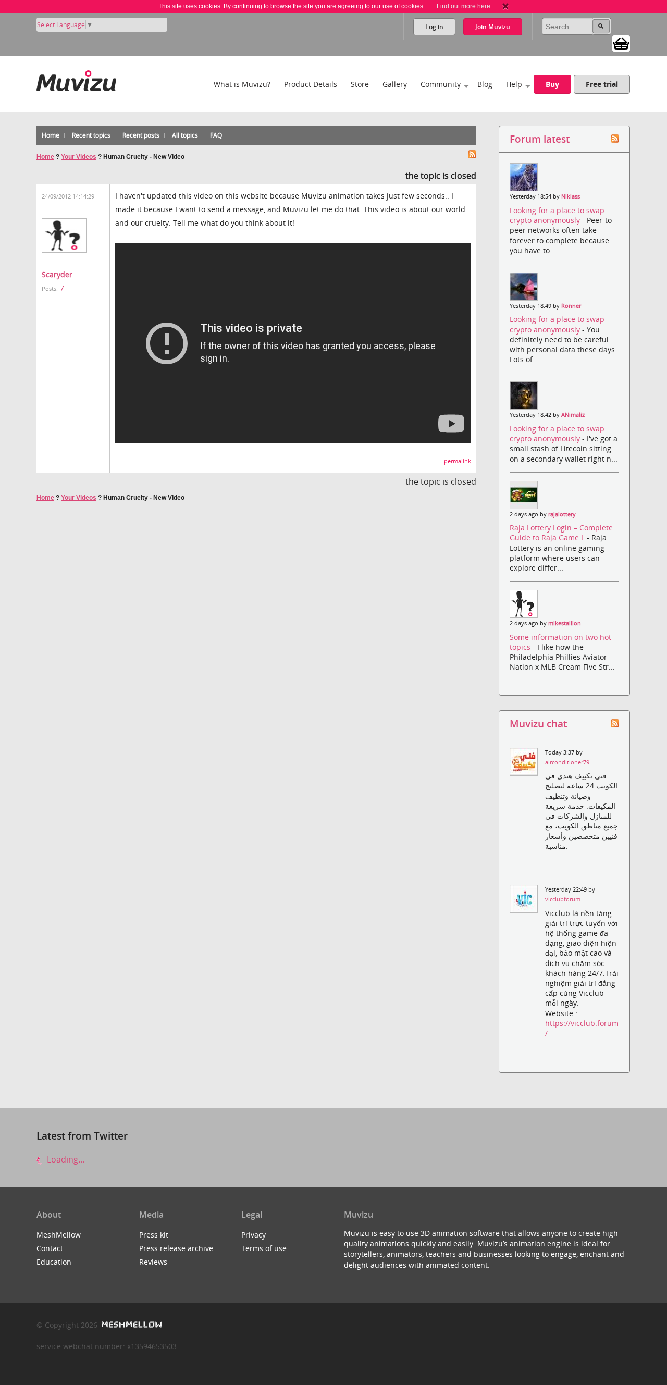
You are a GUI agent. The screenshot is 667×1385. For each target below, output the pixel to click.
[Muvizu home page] (76, 79)
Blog (484, 84)
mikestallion (564, 623)
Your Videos (78, 156)
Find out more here (463, 6)
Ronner (571, 306)
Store (360, 84)
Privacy (253, 1235)
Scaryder (57, 274)
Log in (434, 26)
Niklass (570, 196)
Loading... (64, 1159)
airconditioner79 (567, 762)
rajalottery (562, 514)
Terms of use (264, 1248)
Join (492, 26)
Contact (49, 1248)
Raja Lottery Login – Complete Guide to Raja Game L (561, 532)
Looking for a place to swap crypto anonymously (557, 215)
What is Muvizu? (242, 84)
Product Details (310, 84)
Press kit (153, 1235)
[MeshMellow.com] (131, 1325)
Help (514, 84)
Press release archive (176, 1248)
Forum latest (540, 138)
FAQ (216, 135)
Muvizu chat (538, 723)
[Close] (505, 6)
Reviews (153, 1262)
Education (53, 1262)
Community (441, 84)
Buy (552, 84)
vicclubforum (562, 899)
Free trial (602, 84)
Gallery (394, 84)
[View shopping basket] (621, 42)
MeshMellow (58, 1235)
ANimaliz (573, 414)
